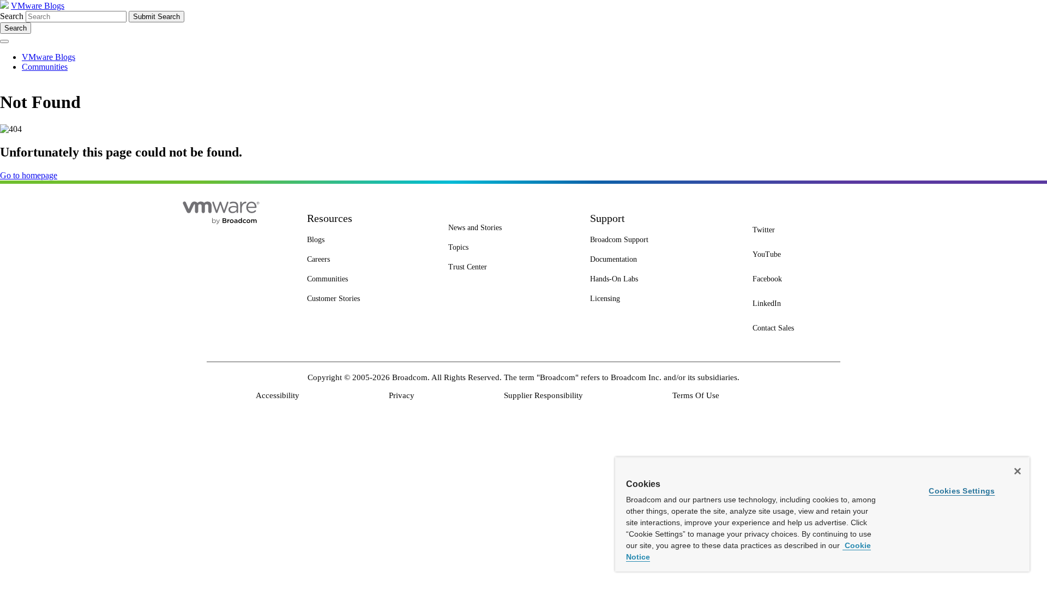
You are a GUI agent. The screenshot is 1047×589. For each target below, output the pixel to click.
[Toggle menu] (4, 41)
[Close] (1017, 471)
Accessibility (277, 395)
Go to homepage (28, 175)
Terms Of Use (695, 395)
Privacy (401, 395)
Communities (45, 66)
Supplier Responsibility (543, 395)
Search (11, 16)
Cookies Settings (962, 490)
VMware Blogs (37, 5)
